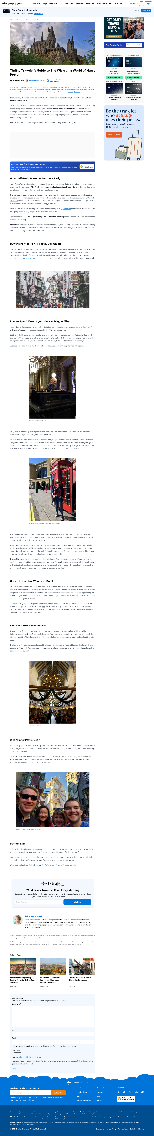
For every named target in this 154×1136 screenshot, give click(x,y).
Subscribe (58, 1093)
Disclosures (100, 1129)
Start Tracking (114, 135)
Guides (28, 19)
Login (148, 4)
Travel (37, 19)
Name (15, 1030)
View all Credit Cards (133, 45)
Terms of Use (123, 1129)
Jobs (98, 1096)
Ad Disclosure (134, 4)
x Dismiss (136, 10)
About (78, 1088)
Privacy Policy (111, 1129)
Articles (19, 19)
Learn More (38, 14)
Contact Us (101, 1088)
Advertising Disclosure (74, 92)
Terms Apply (6, 14)
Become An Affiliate (83, 1100)
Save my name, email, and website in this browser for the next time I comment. (45, 1046)
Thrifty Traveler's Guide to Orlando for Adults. (59, 865)
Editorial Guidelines (137, 1129)
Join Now (77, 902)
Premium (100, 1092)
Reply (14, 1068)
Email (14, 1038)
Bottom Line (17, 843)
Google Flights (81, 1092)
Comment (16, 1004)
